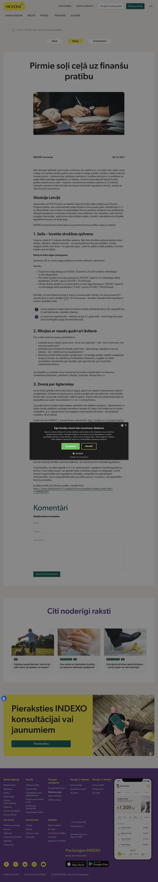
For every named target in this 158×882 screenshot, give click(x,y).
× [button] (126, 425)
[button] (79, 453)
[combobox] (122, 425)
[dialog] (79, 441)
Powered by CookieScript (79, 457)
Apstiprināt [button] (70, 446)
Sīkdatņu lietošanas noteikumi (96, 439)
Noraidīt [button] (89, 446)
